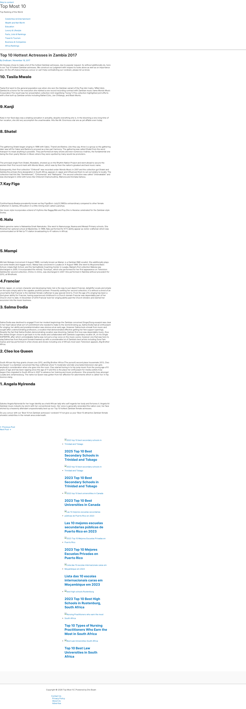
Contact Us (56, 696)
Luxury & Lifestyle (13, 30)
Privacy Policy (58, 698)
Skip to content (7, 2)
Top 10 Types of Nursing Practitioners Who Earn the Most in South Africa (86, 630)
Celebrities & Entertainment (17, 19)
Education (9, 26)
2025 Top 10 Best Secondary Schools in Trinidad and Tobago (82, 455)
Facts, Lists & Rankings (15, 34)
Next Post (5, 429)
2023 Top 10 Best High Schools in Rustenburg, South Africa (83, 603)
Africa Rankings (12, 46)
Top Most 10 (13, 6)
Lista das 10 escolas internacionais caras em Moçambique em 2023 (84, 580)
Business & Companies (15, 42)
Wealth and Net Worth (15, 23)
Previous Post (7, 427)
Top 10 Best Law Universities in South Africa (81, 652)
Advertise (56, 703)
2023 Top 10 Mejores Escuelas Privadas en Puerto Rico (81, 554)
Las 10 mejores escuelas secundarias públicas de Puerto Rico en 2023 (84, 527)
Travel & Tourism (12, 38)
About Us (56, 701)
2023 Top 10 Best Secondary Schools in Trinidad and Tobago (82, 482)
